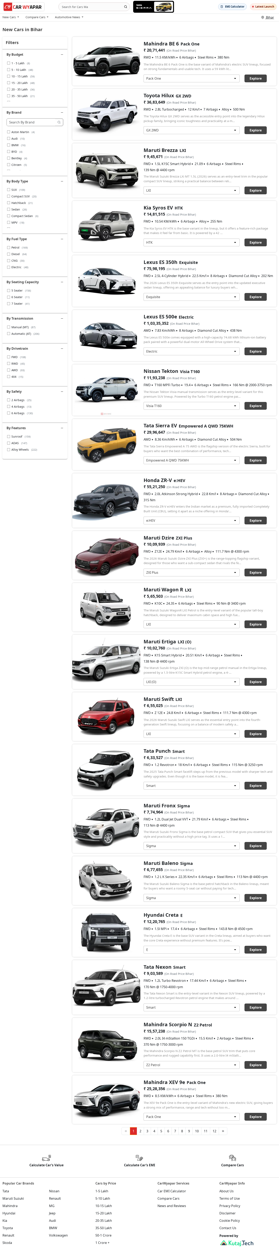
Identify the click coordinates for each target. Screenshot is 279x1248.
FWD (18, 357)
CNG (18, 260)
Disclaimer (227, 1213)
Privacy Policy (229, 1206)
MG (52, 1206)
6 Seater (20, 297)
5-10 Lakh (102, 1198)
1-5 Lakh (101, 1191)
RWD (18, 363)
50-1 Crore (103, 1235)
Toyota (7, 1228)
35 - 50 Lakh (23, 96)
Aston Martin (23, 132)
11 (206, 1131)
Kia (4, 1220)
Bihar (269, 17)
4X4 (17, 377)
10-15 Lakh (103, 1206)
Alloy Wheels (24, 449)
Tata (5, 1191)
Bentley (19, 158)
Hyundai (8, 1213)
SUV (18, 190)
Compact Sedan (24, 216)
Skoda (7, 1242)
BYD (16, 152)
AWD (18, 370)
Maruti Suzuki (13, 1198)
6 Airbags (22, 413)
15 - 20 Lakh (23, 83)
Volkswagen (58, 1235)
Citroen (19, 165)
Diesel (19, 254)
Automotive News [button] (67, 17)
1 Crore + (102, 1242)
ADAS (19, 443)
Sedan (19, 209)
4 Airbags (21, 406)
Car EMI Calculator (171, 1191)
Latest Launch (264, 6)
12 (214, 1131)
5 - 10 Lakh (22, 70)
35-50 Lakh (103, 1228)
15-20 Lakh (103, 1213)
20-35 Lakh (103, 1220)
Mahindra (10, 1206)
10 (197, 1131)
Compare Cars (168, 1198)
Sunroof (21, 436)
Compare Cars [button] (35, 17)
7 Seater (20, 303)
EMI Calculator (234, 6)
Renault (55, 1198)
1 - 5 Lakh (20, 63)
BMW (18, 145)
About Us (226, 1191)
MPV (17, 222)
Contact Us (227, 1228)
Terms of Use (229, 1198)
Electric (19, 267)
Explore (256, 78)
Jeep (52, 1213)
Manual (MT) (23, 327)
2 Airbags (21, 400)
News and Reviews (171, 1206)
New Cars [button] (9, 17)
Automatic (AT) (25, 334)
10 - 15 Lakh (23, 76)
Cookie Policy (229, 1220)
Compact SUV (24, 196)
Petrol (19, 247)
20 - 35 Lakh (23, 89)
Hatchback (22, 203)
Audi (18, 138)
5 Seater (21, 290)
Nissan (54, 1191)
